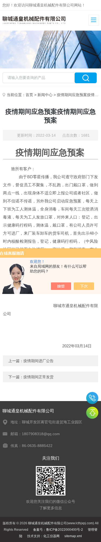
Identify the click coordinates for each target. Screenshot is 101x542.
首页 (29, 95)
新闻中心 (45, 95)
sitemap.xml (73, 536)
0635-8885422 (92, 398)
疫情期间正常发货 (38, 377)
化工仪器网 (51, 536)
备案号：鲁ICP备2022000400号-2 (58, 530)
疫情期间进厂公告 (38, 361)
